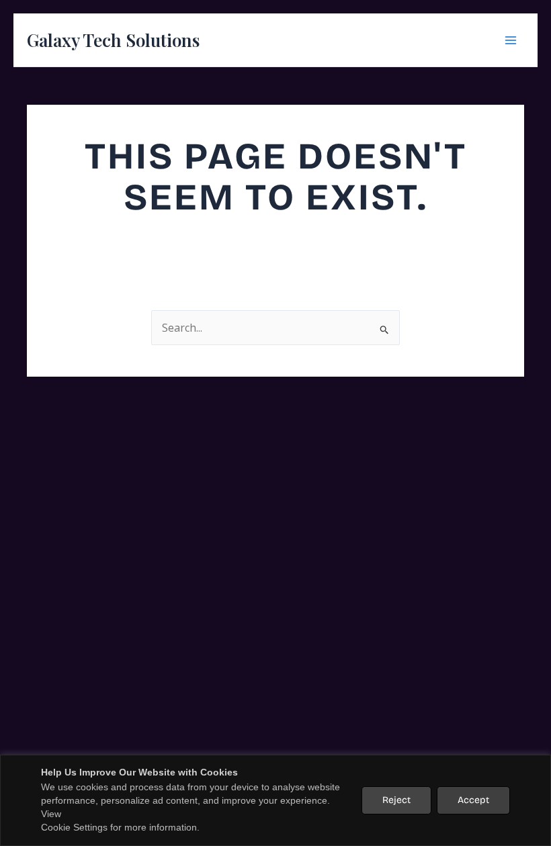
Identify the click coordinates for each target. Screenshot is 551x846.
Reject (396, 800)
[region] (275, 800)
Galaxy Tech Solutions (113, 40)
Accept (473, 800)
